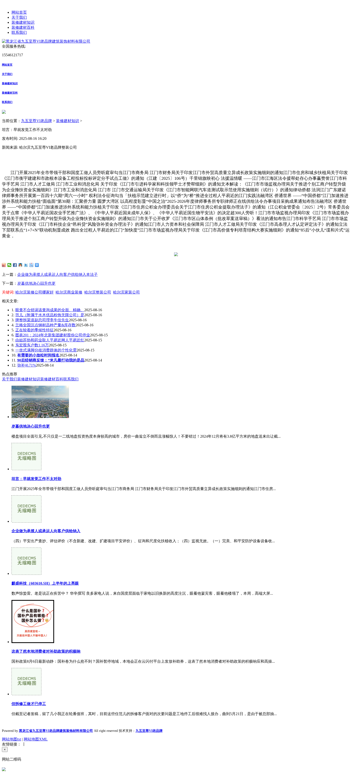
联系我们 (19, 32)
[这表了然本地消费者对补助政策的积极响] (32, 642)
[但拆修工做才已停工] (26, 694)
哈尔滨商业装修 (69, 292)
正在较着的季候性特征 (34, 330)
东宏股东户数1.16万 (32, 345)
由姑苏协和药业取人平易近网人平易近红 (49, 340)
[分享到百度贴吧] (31, 265)
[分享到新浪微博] (4, 265)
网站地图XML (36, 739)
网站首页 (19, 12)
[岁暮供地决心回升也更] (40, 417)
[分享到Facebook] (15, 265)
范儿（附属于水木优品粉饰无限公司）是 (49, 315)
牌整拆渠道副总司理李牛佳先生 (42, 320)
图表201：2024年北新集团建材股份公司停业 (52, 335)
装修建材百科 (22, 27)
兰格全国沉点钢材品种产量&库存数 (45, 325)
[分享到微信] (9, 265)
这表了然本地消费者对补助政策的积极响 (45, 651)
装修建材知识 (22, 22)
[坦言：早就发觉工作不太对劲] (26, 469)
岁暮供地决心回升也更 (36, 283)
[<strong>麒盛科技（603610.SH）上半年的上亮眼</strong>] (26, 573)
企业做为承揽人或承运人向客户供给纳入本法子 (57, 274)
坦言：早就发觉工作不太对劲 (36, 479)
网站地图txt (11, 739)
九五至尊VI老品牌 (36, 121)
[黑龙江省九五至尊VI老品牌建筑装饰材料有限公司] (46, 41)
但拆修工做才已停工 (28, 704)
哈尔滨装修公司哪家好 (34, 292)
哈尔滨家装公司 (126, 292)
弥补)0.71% (26, 365)
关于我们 (19, 17)
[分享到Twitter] (26, 265)
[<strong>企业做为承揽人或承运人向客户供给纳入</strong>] (26, 521)
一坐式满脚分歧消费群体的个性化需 (46, 350)
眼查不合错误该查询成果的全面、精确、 (49, 310)
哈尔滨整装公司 (97, 292)
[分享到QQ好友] (20, 265)
